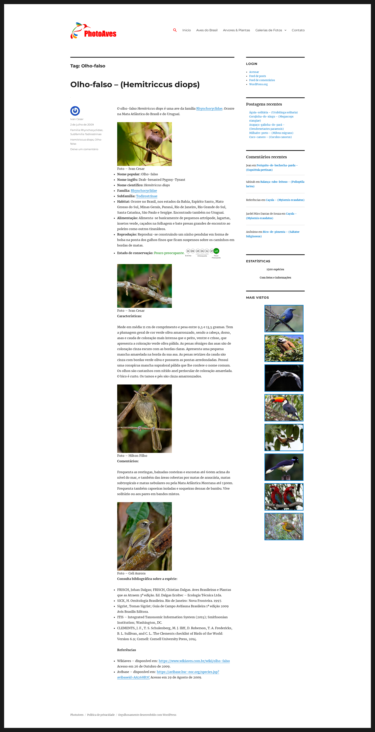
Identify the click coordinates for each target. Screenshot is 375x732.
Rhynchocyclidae (209, 108)
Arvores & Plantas (236, 30)
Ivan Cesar (76, 119)
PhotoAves (77, 715)
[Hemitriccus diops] (175, 144)
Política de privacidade (101, 715)
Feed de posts (257, 76)
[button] (175, 30)
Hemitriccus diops (82, 139)
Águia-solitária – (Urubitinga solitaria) (273, 112)
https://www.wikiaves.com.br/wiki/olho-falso (194, 661)
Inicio (186, 30)
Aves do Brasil (207, 30)
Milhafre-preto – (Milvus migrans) (271, 133)
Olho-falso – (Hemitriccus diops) (135, 84)
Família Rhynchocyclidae (86, 130)
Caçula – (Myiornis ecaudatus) (285, 200)
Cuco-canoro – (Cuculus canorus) (270, 137)
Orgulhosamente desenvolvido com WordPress (147, 715)
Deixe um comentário (84, 149)
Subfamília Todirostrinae (86, 134)
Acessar (254, 72)
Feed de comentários (262, 80)
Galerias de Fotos (268, 30)
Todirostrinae (146, 196)
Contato (298, 30)
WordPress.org (258, 84)
